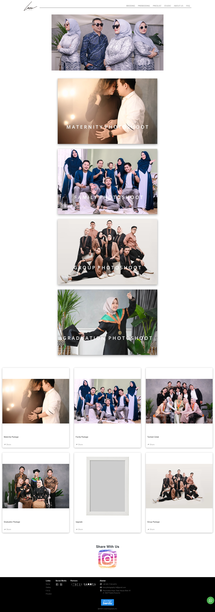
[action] (210, 600)
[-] (57, 584)
